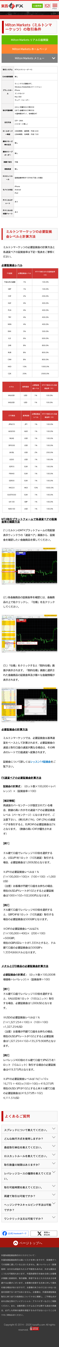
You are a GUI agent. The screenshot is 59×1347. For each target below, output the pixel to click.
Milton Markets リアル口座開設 (29, 39)
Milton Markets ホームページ (29, 49)
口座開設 (37, 5)
